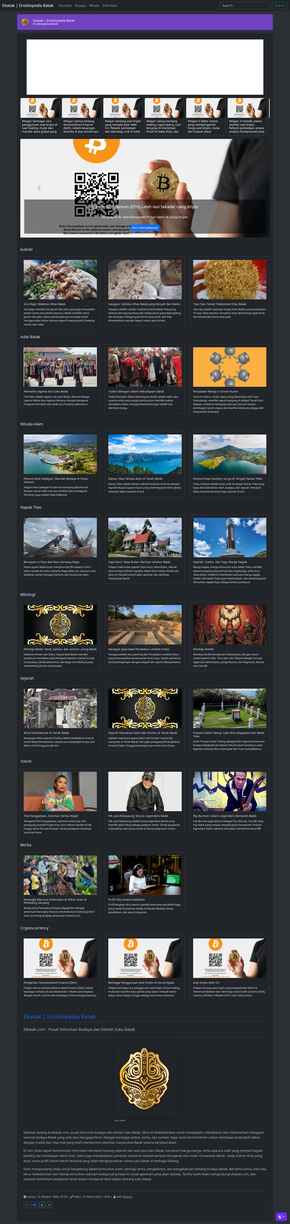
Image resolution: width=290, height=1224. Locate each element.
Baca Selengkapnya (145, 227)
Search (280, 5)
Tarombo (65, 5)
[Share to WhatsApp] (27, 1205)
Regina (127, 1197)
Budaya (80, 5)
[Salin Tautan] (49, 1205)
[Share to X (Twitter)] (42, 1205)
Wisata (94, 5)
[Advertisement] (145, 67)
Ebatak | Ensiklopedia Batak (27, 5)
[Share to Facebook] (34, 1205)
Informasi (109, 5)
